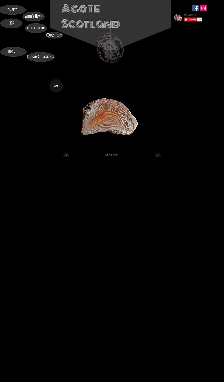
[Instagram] (203, 8)
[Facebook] (195, 8)
